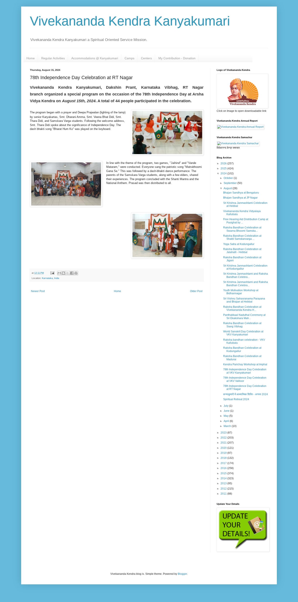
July (226, 405)
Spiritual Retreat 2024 (236, 399)
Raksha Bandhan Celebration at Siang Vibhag (242, 325)
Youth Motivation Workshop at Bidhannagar (240, 292)
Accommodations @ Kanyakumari (94, 58)
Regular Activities (53, 58)
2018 (224, 457)
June (227, 410)
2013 (224, 483)
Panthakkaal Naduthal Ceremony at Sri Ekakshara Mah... (244, 316)
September (230, 183)
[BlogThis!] (63, 273)
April (227, 421)
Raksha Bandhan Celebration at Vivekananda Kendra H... (242, 308)
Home (30, 58)
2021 (224, 442)
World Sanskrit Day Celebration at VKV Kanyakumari (243, 333)
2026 (224, 163)
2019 (224, 452)
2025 (224, 168)
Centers (146, 58)
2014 (224, 478)
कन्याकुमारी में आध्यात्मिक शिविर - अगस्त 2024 (245, 394)
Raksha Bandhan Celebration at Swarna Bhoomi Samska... (242, 229)
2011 (224, 493)
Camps (129, 58)
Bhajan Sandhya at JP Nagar (240, 197)
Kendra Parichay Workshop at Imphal (245, 364)
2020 (224, 447)
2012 (224, 488)
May (226, 415)
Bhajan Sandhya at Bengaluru (241, 192)
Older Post (196, 291)
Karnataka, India (50, 278)
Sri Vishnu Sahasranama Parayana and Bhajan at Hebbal (244, 300)
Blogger (182, 573)
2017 (224, 463)
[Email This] (59, 273)
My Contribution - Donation (176, 58)
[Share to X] (67, 273)
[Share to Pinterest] (76, 273)
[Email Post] (52, 273)
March (228, 426)
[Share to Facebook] (72, 273)
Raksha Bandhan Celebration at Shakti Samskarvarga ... (242, 237)
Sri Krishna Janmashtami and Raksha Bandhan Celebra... (245, 275)
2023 (224, 432)
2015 (224, 473)
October (229, 178)
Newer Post (38, 291)
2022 (224, 437)
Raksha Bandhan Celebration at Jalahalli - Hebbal (242, 251)
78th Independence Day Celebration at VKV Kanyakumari (244, 371)
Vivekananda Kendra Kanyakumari (130, 21)
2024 (224, 173)
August (228, 188)
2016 (224, 468)
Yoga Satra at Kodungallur (238, 244)
